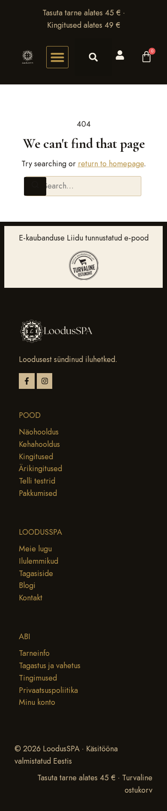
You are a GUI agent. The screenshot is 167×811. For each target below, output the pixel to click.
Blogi (27, 585)
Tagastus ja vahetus (50, 665)
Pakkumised (38, 493)
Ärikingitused (40, 468)
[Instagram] (45, 381)
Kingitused (36, 456)
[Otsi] (35, 186)
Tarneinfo (34, 653)
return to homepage (111, 163)
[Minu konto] (119, 55)
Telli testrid (37, 481)
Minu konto (37, 702)
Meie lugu (35, 548)
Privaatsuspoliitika (48, 690)
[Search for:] (83, 186)
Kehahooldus (39, 444)
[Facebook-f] (27, 381)
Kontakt (30, 597)
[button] (57, 57)
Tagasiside (36, 573)
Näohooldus (39, 431)
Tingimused (38, 678)
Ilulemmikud (38, 561)
